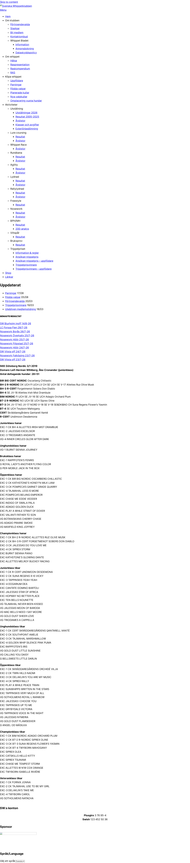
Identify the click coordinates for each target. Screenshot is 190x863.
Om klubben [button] (12, 20)
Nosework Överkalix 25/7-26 (17, 335)
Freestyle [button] (15, 200)
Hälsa (13, 60)
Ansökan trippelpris (27, 256)
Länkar (9, 276)
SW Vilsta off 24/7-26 (12, 351)
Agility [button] (14, 164)
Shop (8, 272)
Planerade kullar (19, 92)
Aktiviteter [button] (11, 104)
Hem (8, 16)
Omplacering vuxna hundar (26, 100)
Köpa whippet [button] (13, 76)
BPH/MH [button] (15, 220)
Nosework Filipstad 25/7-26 (16, 343)
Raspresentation (19, 64)
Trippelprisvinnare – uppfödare (34, 268)
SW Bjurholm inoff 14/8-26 (15, 323)
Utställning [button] (16, 108)
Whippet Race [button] (18, 144)
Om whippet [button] (12, 56)
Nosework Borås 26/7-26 (15, 331)
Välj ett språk (7, 860)
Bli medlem (16, 32)
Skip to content (9, 1)
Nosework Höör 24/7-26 (14, 347)
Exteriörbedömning (27, 128)
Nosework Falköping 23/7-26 (17, 355)
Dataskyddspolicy (26, 52)
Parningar (16, 84)
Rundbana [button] (16, 152)
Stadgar (15, 28)
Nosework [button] (16, 208)
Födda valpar (18, 88)
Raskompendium (20, 68)
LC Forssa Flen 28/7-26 (13, 327)
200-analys (22, 228)
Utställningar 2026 (26, 112)
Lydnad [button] (14, 176)
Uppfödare (16, 80)
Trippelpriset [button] (17, 248)
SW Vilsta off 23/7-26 (12, 359)
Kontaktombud (19, 36)
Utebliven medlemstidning (20, 309)
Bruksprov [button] (16, 240)
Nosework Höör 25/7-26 (14, 339)
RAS (12, 72)
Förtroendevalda (20, 24)
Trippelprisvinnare (26, 264)
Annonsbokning (25, 48)
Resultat (20, 136)
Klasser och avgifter (27, 124)
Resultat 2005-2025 (27, 116)
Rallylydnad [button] (17, 188)
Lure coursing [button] (18, 132)
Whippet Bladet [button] (19, 40)
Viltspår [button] (14, 232)
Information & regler (27, 252)
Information (22, 44)
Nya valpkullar (18, 96)
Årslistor (20, 120)
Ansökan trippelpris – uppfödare (34, 260)
